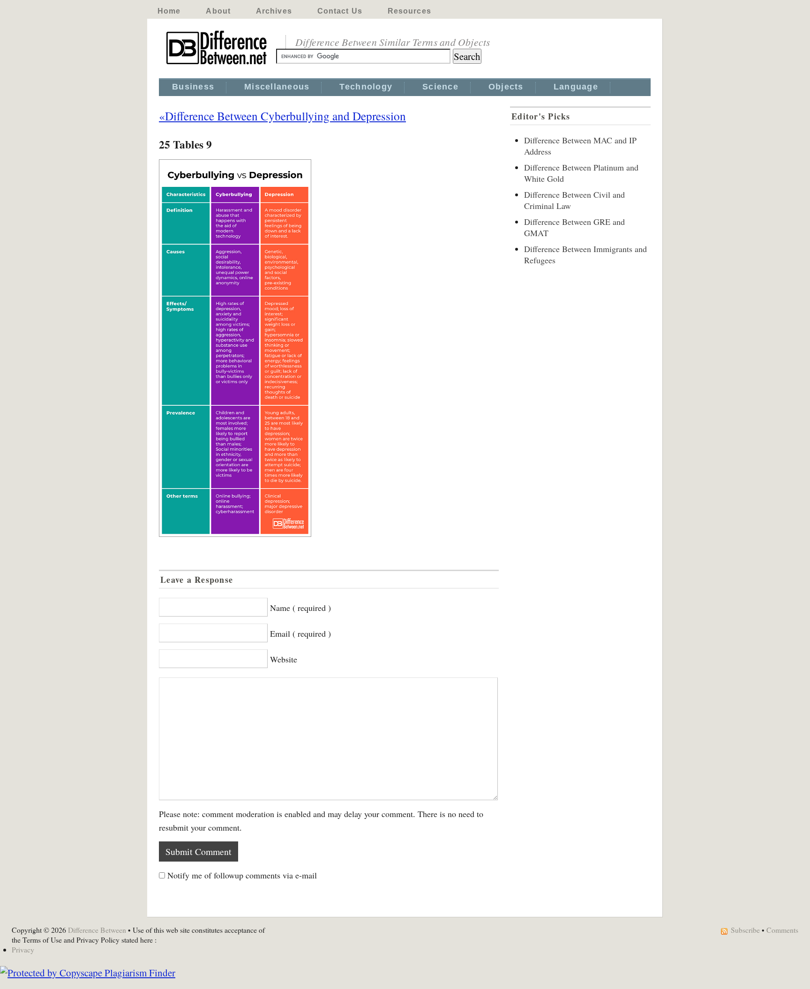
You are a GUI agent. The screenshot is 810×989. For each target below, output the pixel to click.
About (218, 11)
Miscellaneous (276, 86)
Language (576, 86)
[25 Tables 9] (329, 348)
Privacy (23, 949)
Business (193, 86)
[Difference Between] (217, 64)
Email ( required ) (300, 633)
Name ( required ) (300, 607)
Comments (782, 930)
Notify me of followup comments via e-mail (242, 875)
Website (283, 659)
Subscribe (745, 930)
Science (440, 86)
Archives (274, 11)
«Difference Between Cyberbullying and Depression (282, 116)
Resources (409, 11)
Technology (365, 86)
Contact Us (339, 11)
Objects (506, 86)
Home (169, 11)
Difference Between (97, 930)
